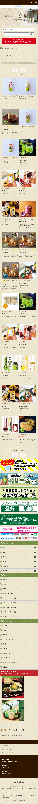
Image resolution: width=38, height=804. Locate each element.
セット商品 (6, 616)
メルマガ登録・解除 (30, 788)
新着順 (17, 63)
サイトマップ (6, 630)
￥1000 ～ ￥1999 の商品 (9, 598)
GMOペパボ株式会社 (27, 795)
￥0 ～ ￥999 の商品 (12, 48)
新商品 (4, 584)
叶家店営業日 (6, 653)
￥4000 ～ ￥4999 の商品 (9, 612)
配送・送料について (16, 786)
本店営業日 (6, 648)
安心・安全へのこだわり (9, 639)
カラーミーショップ (6, 795)
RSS (3, 790)
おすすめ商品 (6, 588)
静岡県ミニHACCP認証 (9, 662)
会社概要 (5, 625)
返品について (25, 786)
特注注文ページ (7, 667)
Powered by (4, 800)
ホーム (4, 48)
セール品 (5, 579)
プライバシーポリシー (20, 788)
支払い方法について (6, 786)
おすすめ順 (6, 63)
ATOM (6, 790)
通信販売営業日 (7, 658)
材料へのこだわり (7, 634)
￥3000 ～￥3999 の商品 (9, 607)
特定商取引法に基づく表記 (8, 788)
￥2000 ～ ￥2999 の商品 (9, 602)
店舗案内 (5, 644)
